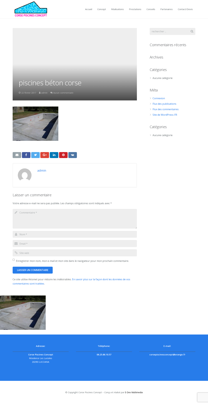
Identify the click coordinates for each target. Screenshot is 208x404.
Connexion (159, 98)
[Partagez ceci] (26, 155)
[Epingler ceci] (63, 155)
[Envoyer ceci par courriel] (17, 155)
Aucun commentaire (63, 92)
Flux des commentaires (166, 109)
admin (44, 92)
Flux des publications (164, 103)
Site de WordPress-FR (165, 114)
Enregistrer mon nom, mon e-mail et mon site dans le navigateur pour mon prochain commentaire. (72, 261)
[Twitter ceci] (35, 155)
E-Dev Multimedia (134, 392)
